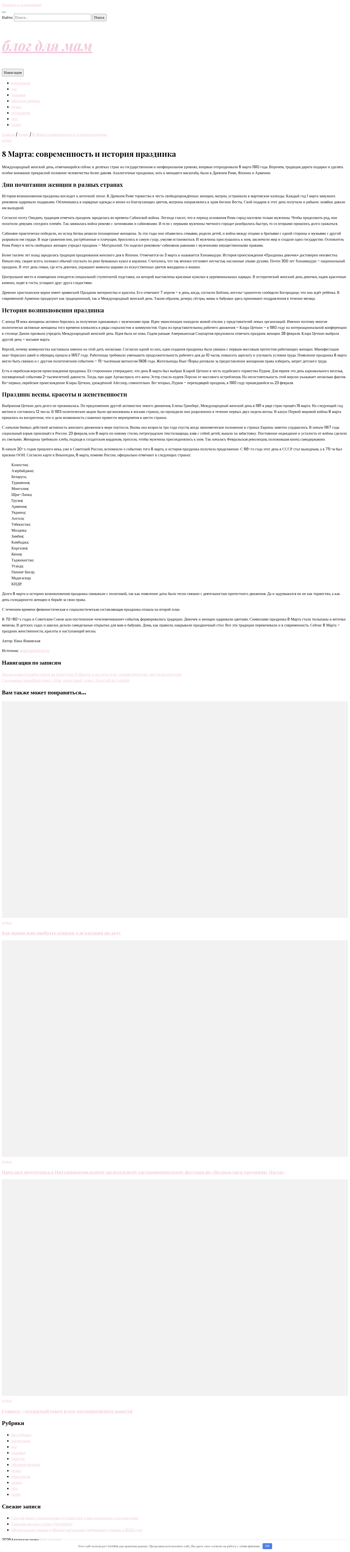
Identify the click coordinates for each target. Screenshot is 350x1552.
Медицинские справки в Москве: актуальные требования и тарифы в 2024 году (77, 1530)
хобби (16, 124)
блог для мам (47, 45)
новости (18, 1458)
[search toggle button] (4, 12)
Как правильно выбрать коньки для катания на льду (61, 933)
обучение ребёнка (25, 101)
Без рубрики (21, 1435)
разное (16, 1482)
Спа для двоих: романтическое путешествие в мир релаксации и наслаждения (74, 1518)
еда (14, 89)
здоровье (18, 95)
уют (14, 119)
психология (20, 113)
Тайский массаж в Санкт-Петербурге (42, 1524)
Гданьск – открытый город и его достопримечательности (67, 1411)
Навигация (13, 72)
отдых (16, 107)
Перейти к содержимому (22, 5)
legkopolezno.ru (35, 650)
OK (267, 1546)
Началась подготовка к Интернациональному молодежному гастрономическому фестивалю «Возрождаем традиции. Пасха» (143, 1172)
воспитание (20, 83)
